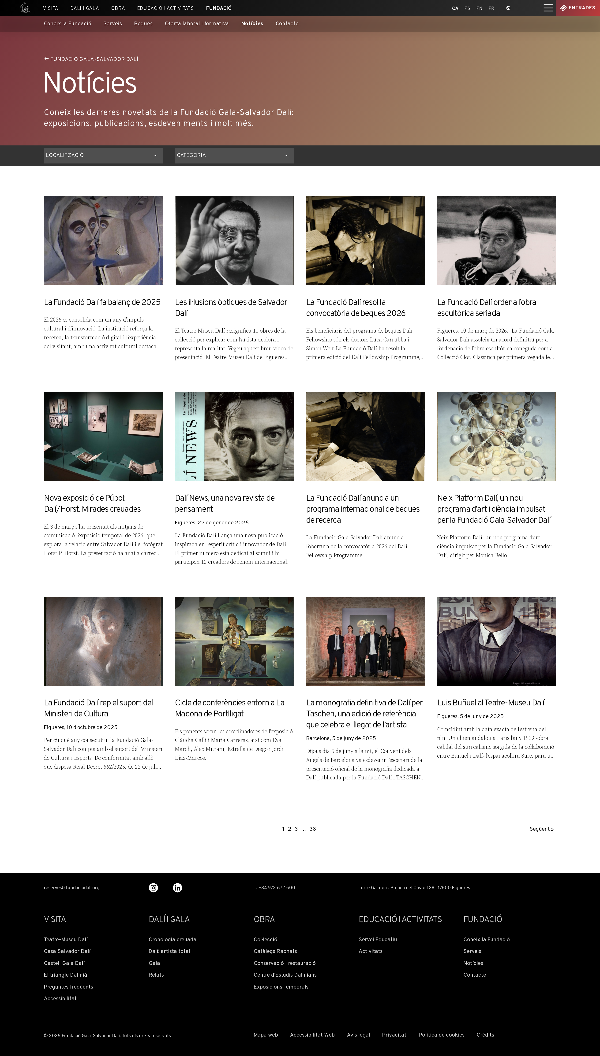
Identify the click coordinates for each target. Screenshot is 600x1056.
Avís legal (358, 1035)
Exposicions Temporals (281, 987)
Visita (50, 8)
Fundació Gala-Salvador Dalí (94, 59)
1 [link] (283, 829)
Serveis (112, 24)
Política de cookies (442, 1035)
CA (455, 8)
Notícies (252, 24)
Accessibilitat (60, 999)
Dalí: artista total (169, 952)
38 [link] (312, 829)
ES (467, 8)
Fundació (219, 8)
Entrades (582, 8)
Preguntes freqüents (68, 987)
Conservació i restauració (285, 963)
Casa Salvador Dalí (67, 952)
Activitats (370, 952)
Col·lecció (265, 940)
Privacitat (394, 1035)
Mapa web (266, 1035)
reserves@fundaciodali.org (71, 888)
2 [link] (289, 829)
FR (492, 8)
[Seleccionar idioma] (509, 8)
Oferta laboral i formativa (197, 24)
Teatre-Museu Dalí (66, 940)
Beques (143, 24)
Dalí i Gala (84, 8)
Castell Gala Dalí (64, 963)
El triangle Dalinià (65, 975)
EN (479, 8)
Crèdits (485, 1035)
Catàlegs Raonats (275, 952)
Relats (156, 975)
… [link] (303, 829)
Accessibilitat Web (312, 1035)
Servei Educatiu (378, 940)
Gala (154, 963)
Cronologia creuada (172, 940)
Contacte (287, 24)
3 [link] (296, 829)
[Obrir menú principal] (548, 8)
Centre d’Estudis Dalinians (285, 975)
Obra (118, 8)
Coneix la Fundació (67, 24)
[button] (103, 156)
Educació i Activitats (165, 8)
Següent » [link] (542, 829)
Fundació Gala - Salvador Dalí (23, 8)
